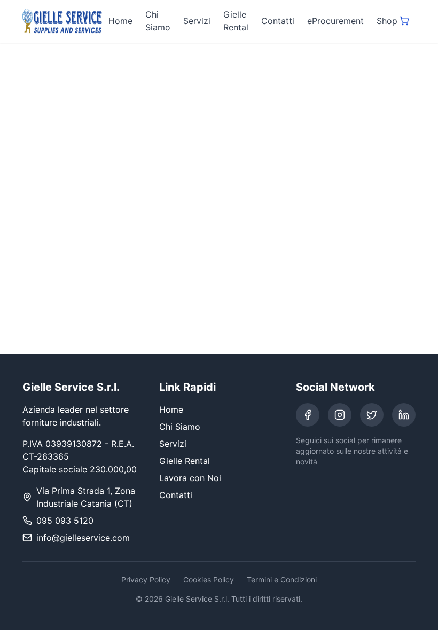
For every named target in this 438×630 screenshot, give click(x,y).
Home (120, 20)
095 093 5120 (64, 520)
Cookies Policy (208, 579)
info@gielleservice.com (83, 537)
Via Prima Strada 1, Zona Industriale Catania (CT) (85, 497)
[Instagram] (339, 415)
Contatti (277, 20)
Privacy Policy (145, 579)
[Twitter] (372, 415)
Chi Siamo (157, 21)
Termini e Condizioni (282, 579)
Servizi (196, 20)
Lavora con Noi (190, 477)
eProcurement (335, 20)
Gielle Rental (235, 21)
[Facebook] (307, 415)
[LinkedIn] (404, 415)
